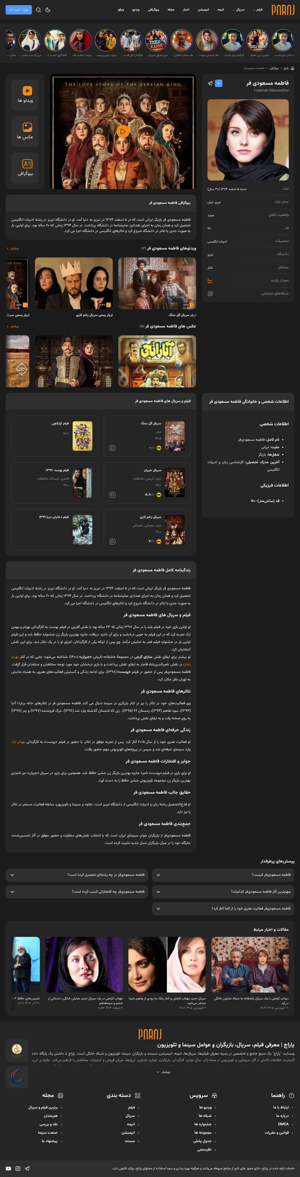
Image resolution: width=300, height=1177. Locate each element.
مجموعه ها (203, 1133)
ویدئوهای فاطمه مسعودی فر (169, 248)
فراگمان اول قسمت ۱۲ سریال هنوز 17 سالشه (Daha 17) (131, 55)
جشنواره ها (203, 1124)
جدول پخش (202, 1141)
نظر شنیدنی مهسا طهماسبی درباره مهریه (207, 55)
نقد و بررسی (49, 1124)
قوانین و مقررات (277, 1133)
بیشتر (14, 248)
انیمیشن (203, 9)
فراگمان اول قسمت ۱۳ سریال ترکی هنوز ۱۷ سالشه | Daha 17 (233, 55)
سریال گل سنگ (151, 423)
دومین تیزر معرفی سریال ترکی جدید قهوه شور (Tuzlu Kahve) (258, 55)
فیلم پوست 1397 (57, 470)
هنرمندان (51, 1116)
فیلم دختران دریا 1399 (54, 517)
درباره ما (282, 1116)
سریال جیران (152, 470)
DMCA (283, 1124)
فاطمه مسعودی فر (254, 68)
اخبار (186, 9)
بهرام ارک (18, 742)
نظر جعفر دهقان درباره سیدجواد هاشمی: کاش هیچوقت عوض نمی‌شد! (182, 55)
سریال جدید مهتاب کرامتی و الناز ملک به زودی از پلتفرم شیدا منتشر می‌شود (167, 1001)
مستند (130, 1141)
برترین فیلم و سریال (43, 1108)
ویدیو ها (205, 1108)
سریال (240, 9)
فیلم (259, 9)
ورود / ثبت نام (18, 9)
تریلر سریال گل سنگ (182, 315)
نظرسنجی (204, 1150)
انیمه (221, 9)
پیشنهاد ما (50, 1141)
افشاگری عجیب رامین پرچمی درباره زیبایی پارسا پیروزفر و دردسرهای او (56, 55)
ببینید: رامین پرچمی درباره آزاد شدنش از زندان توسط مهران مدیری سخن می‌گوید (106, 55)
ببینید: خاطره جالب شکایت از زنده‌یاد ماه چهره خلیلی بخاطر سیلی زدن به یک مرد (81, 55)
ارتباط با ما (281, 1108)
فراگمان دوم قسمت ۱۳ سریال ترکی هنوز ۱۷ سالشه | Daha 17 (283, 55)
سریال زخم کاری (150, 517)
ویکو (121, 9)
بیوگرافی (153, 9)
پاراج (286, 68)
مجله (171, 9)
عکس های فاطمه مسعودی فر (168, 326)
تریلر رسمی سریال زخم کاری (94, 315)
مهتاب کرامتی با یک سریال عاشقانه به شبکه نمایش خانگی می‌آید (251, 1001)
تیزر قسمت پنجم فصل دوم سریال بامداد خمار (30, 55)
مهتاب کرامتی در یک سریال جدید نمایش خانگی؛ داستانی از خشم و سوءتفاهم (85, 1001)
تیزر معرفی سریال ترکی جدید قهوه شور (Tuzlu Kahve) (157, 55)
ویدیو (136, 9)
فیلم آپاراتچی (60, 423)
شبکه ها (205, 1116)
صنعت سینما (48, 1133)
